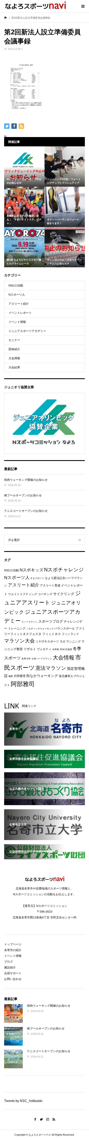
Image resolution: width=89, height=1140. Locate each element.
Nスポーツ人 (16, 294)
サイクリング (63, 594)
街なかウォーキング (42, 676)
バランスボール (64, 628)
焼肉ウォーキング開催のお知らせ (26, 479)
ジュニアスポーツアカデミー (27, 331)
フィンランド (70, 634)
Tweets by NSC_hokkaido (23, 1101)
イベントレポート (20, 312)
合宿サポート (13, 973)
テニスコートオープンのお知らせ (26, 510)
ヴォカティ (44, 649)
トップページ (13, 944)
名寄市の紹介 (13, 950)
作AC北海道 (66, 649)
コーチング (45, 594)
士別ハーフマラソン (41, 658)
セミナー (14, 340)
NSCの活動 (15, 285)
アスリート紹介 (18, 303)
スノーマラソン (29, 622)
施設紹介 (10, 967)
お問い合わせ (13, 979)
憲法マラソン (51, 668)
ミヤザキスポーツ (47, 641)
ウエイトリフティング (22, 594)
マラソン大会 (19, 640)
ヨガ (62, 641)
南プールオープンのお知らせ (23, 495)
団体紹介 (14, 349)
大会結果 (14, 367)
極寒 (10, 676)
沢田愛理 (19, 676)
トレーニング (16, 628)
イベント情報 (17, 321)
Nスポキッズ (31, 570)
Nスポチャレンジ (64, 569)
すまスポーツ (37, 578)
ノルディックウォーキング (40, 628)
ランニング (73, 641)
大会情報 (14, 358)
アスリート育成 (50, 585)
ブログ (8, 961)
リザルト (30, 649)
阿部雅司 (23, 683)
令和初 (55, 649)
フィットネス (51, 634)
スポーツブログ (50, 621)
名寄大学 (26, 658)
